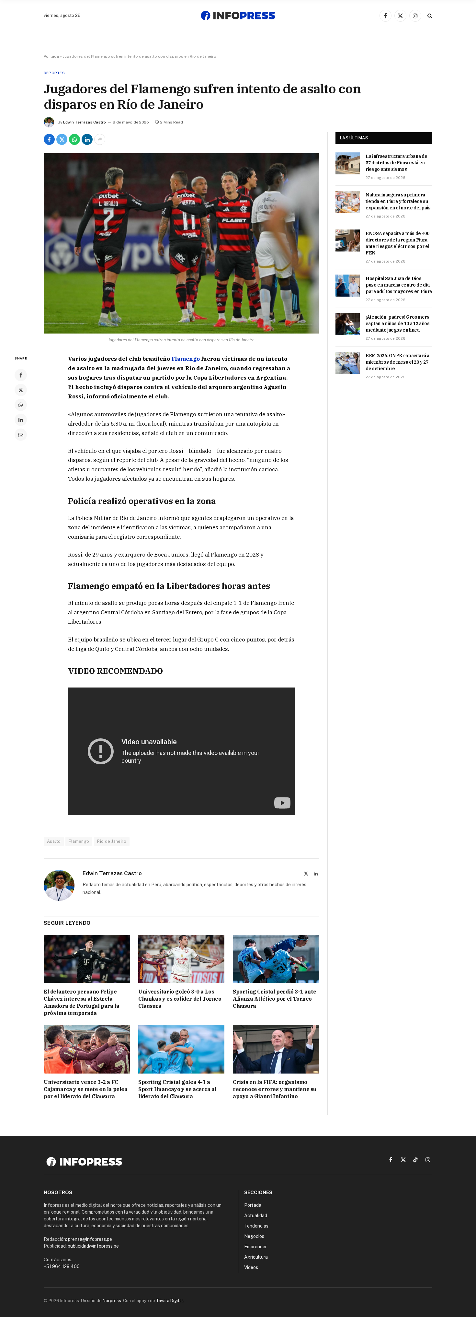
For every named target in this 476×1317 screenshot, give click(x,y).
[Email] (21, 435)
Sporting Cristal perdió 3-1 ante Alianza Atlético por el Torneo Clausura (274, 998)
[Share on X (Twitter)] (61, 139)
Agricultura (256, 1257)
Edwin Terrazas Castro (84, 122)
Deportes (54, 73)
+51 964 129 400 (62, 1266)
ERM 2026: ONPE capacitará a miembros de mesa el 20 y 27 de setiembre (397, 362)
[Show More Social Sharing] (99, 139)
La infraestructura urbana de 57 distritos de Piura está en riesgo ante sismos (396, 162)
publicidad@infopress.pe (93, 1246)
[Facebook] (21, 375)
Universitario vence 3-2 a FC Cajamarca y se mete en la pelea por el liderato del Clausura (86, 1089)
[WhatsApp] (21, 405)
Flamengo (185, 358)
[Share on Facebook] (49, 139)
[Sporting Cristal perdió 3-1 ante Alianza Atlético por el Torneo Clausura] (276, 959)
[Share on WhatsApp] (74, 139)
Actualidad (255, 1215)
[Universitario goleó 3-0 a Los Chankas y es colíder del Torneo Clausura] (181, 959)
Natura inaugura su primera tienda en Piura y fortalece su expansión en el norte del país (398, 201)
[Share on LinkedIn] (87, 139)
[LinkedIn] (21, 420)
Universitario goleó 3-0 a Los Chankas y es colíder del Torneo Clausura (179, 998)
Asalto (54, 841)
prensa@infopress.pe (90, 1239)
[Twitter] (21, 390)
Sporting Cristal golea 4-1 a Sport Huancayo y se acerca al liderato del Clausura (177, 1089)
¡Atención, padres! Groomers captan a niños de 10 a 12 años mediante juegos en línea (398, 323)
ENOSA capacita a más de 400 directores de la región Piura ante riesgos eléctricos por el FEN (397, 243)
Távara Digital (169, 1300)
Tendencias (256, 1226)
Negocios (254, 1236)
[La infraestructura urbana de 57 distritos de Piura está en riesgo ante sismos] (347, 163)
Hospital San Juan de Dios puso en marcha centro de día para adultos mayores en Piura (399, 285)
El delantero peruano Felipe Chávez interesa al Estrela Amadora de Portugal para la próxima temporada (81, 1002)
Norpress (112, 1300)
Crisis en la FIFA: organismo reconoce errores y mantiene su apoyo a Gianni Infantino (274, 1089)
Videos (251, 1267)
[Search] (429, 15)
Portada (51, 56)
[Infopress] (238, 15)
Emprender (255, 1246)
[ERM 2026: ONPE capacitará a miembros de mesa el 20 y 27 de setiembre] (347, 363)
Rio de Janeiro (111, 841)
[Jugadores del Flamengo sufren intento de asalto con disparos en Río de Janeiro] (181, 243)
